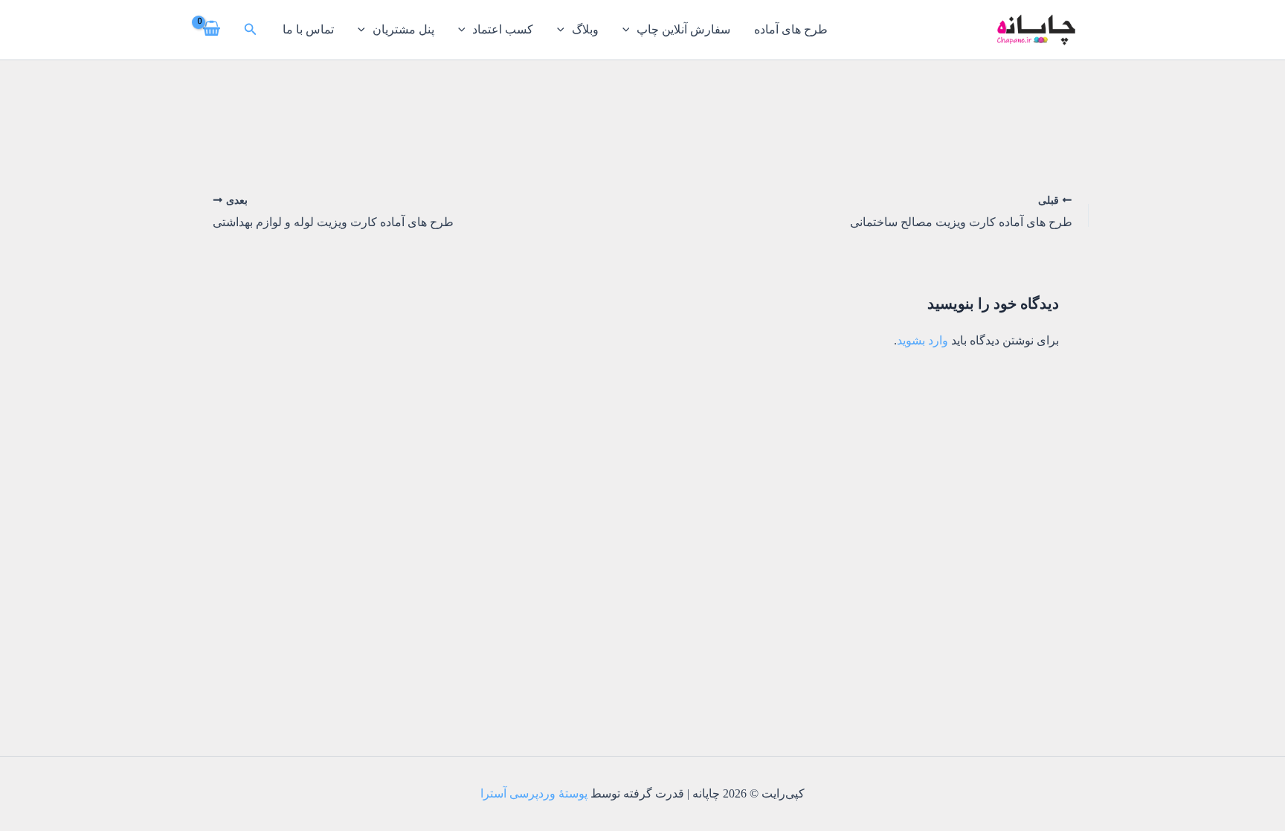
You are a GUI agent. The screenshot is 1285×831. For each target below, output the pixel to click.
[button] (249, 29)
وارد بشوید (922, 340)
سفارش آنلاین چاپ (683, 29)
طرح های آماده (791, 29)
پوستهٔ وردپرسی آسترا (533, 793)
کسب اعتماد (502, 29)
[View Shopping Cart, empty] (212, 30)
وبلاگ (585, 29)
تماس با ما (308, 29)
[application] (629, 30)
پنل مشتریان (403, 29)
